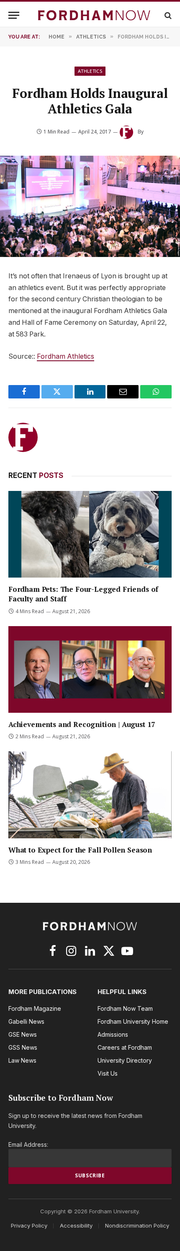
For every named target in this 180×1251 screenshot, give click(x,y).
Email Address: (28, 1144)
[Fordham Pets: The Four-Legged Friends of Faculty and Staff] (90, 534)
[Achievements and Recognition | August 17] (90, 669)
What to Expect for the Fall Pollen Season (80, 850)
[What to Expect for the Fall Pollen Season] (90, 794)
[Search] (167, 15)
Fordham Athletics (65, 356)
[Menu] (13, 15)
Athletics (90, 71)
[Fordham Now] (94, 15)
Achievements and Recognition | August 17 (81, 724)
